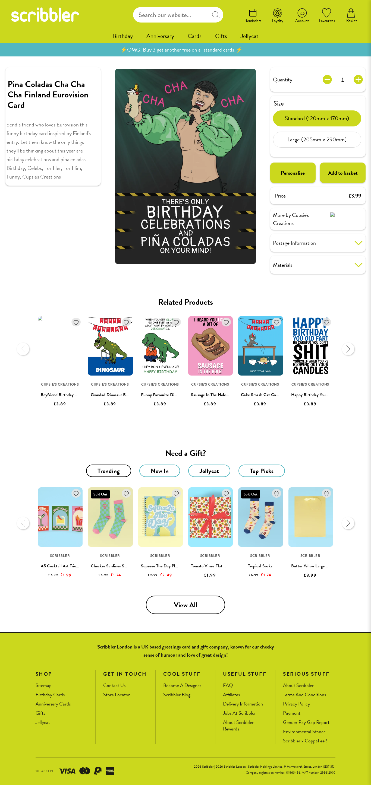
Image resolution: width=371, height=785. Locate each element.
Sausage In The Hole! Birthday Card (222, 395)
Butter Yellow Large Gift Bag (316, 566)
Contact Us (114, 685)
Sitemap (44, 685)
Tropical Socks (260, 566)
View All (185, 605)
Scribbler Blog (176, 694)
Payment (291, 713)
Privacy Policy (296, 704)
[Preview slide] (23, 349)
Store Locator (116, 694)
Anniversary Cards (53, 704)
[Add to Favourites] (76, 322)
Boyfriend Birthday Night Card (67, 395)
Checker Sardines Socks (111, 566)
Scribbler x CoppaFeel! (305, 741)
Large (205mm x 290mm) (317, 139)
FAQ (228, 685)
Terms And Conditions (304, 694)
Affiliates (231, 694)
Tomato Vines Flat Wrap (211, 566)
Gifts (221, 35)
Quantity (282, 79)
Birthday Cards (50, 694)
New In (160, 470)
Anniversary (160, 35)
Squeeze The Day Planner (163, 566)
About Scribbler (298, 685)
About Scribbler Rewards (238, 725)
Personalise (293, 173)
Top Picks (261, 470)
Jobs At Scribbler (239, 713)
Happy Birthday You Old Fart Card (321, 395)
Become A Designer (182, 685)
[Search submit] (215, 15)
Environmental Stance (304, 731)
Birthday (122, 35)
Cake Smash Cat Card (260, 395)
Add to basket (343, 173)
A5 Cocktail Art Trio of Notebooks (70, 566)
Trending (109, 470)
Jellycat (250, 35)
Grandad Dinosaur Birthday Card (119, 395)
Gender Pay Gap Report (306, 722)
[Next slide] (348, 349)
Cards (195, 35)
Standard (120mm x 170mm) (317, 118)
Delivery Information (243, 704)
